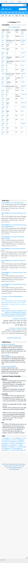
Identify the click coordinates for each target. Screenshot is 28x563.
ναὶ (21, 304)
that (23, 314)
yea (14, 316)
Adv (22, 127)
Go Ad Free (3, 559)
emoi (7, 104)
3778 (3, 32)
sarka (7, 84)
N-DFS (23, 57)
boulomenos (9, 42)
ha (6, 71)
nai (7, 117)
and (19, 316)
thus (15, 311)
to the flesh (18, 314)
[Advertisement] (14, 168)
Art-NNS (23, 107)
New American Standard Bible (8, 344)
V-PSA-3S (23, 94)
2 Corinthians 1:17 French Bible (11, 448)
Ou (7, 129)
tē (6, 54)
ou (7, 134)
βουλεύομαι (14, 303)
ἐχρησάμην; (4, 303)
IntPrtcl (23, 44)
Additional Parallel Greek (14, 338)
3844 (3, 98)
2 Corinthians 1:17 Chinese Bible (16, 446)
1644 (3, 57)
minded (19, 311)
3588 (3, 52)
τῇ (20, 301)
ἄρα (18, 301)
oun (7, 38)
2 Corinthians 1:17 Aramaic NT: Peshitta (18, 328)
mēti (7, 46)
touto (7, 34)
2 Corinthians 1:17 (6, 438)
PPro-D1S (23, 102)
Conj (22, 36)
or (11, 312)
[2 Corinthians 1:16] (2, 254)
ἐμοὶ (17, 304)
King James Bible (5, 355)
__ (2, 312)
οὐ (3, 306)
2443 (3, 90)
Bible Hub (23, 450)
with (25, 314)
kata (7, 79)
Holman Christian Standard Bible (8, 366)
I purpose (23, 312)
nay (21, 316)
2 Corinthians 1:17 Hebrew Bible (19, 318)
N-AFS (22, 82)
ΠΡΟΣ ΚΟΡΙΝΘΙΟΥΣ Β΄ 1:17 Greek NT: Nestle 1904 (12, 202)
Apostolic (20, 296)
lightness (7, 312)
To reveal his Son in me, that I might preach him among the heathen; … (14, 409)
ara (7, 50)
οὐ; (5, 306)
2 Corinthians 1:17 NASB (15, 441)
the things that (16, 312)
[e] (2, 33)
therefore (8, 311)
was (12, 311)
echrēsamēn (9, 63)
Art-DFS (23, 52)
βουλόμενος (10, 301)
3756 (3, 127)
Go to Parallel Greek (14, 27)
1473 (3, 102)
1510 (3, 94)
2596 (3, 77)
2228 (3, 65)
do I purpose (5, 314)
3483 (3, 111)
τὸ (18, 304)
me (2, 316)
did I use (23, 311)
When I (3, 311)
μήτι (16, 301)
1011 (3, 73)
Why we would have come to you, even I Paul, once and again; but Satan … (14, 417)
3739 (3, 69)
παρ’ (13, 304)
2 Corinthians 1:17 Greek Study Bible (9, 296)
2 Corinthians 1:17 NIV (19, 438)
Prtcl (22, 111)
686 (3, 48)
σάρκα (23, 303)
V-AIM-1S (23, 61)
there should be (8, 316)
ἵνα (10, 304)
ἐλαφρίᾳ (24, 301)
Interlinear (3, 298)
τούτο (3, 301)
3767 (3, 36)
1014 (3, 40)
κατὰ (19, 303)
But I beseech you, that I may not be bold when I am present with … (14, 400)
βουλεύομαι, (5, 304)
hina (7, 92)
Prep (22, 77)
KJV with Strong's (5, 308)
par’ (7, 100)
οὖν (6, 301)
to (6, 109)
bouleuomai (9, 75)
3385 (3, 44)
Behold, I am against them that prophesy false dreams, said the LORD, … (14, 385)
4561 (3, 82)
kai (7, 121)
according (12, 314)
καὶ (25, 304)
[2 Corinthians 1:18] (26, 254)
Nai (7, 113)
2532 (3, 119)
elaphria (8, 59)
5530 (3, 61)
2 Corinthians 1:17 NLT (8, 440)
